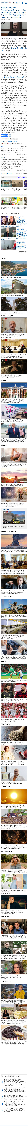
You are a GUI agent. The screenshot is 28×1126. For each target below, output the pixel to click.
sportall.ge (5, 661)
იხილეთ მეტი (22, 251)
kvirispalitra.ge (7, 596)
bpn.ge (3, 381)
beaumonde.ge (6, 851)
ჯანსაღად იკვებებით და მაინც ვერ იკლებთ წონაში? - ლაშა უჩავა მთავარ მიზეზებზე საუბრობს (17, 207)
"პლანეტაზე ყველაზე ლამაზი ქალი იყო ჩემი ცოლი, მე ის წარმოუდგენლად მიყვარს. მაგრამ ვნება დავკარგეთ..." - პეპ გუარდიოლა (15, 1110)
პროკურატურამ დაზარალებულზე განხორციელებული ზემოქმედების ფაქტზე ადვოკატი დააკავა (21, 245)
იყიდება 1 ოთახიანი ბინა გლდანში (5, 189)
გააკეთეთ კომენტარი (7, 173)
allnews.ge (5, 786)
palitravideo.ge (7, 316)
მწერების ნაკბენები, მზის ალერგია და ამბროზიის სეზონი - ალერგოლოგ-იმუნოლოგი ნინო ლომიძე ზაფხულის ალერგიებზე (6, 207)
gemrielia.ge (6, 981)
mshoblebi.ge (6, 916)
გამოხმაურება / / (22, 154)
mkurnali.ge (5, 724)
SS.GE (2, 177)
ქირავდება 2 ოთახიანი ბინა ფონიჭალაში (16, 189)
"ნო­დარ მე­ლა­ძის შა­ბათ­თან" (13, 77)
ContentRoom (24, 194)
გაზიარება (5, 135)
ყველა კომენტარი (21, 173)
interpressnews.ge (8, 531)
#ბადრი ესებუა (13, 138)
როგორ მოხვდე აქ (22, 177)
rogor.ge (4, 445)
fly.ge (3, 259)
